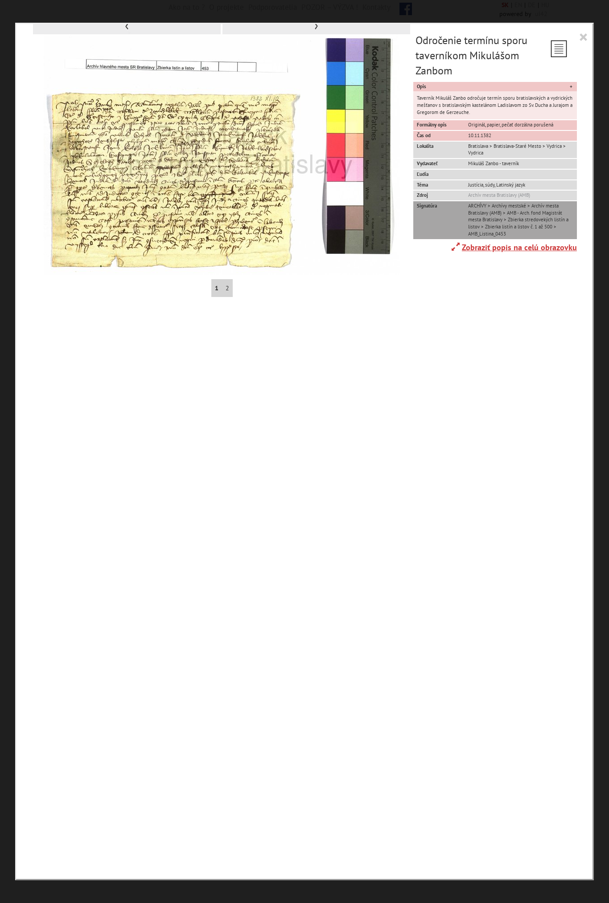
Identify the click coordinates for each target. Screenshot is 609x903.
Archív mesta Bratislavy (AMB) (499, 195)
